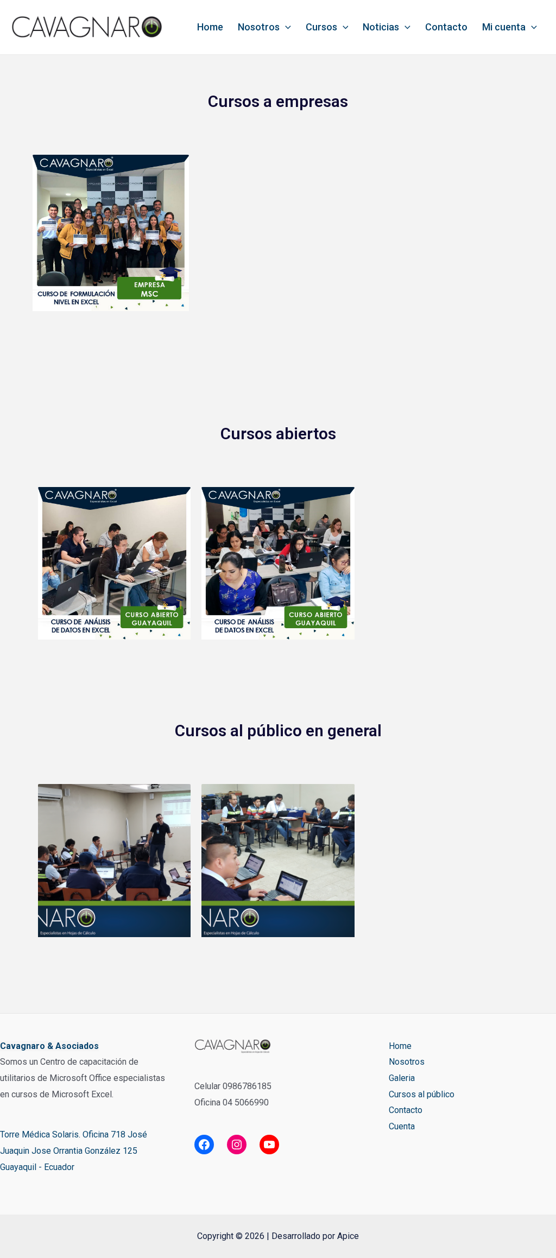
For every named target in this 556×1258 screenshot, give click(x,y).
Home (210, 27)
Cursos (321, 27)
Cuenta (402, 1126)
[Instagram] (237, 1144)
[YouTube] (269, 1144)
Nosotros (259, 27)
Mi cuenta (504, 27)
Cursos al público (421, 1094)
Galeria (402, 1078)
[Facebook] (204, 1144)
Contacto (446, 27)
